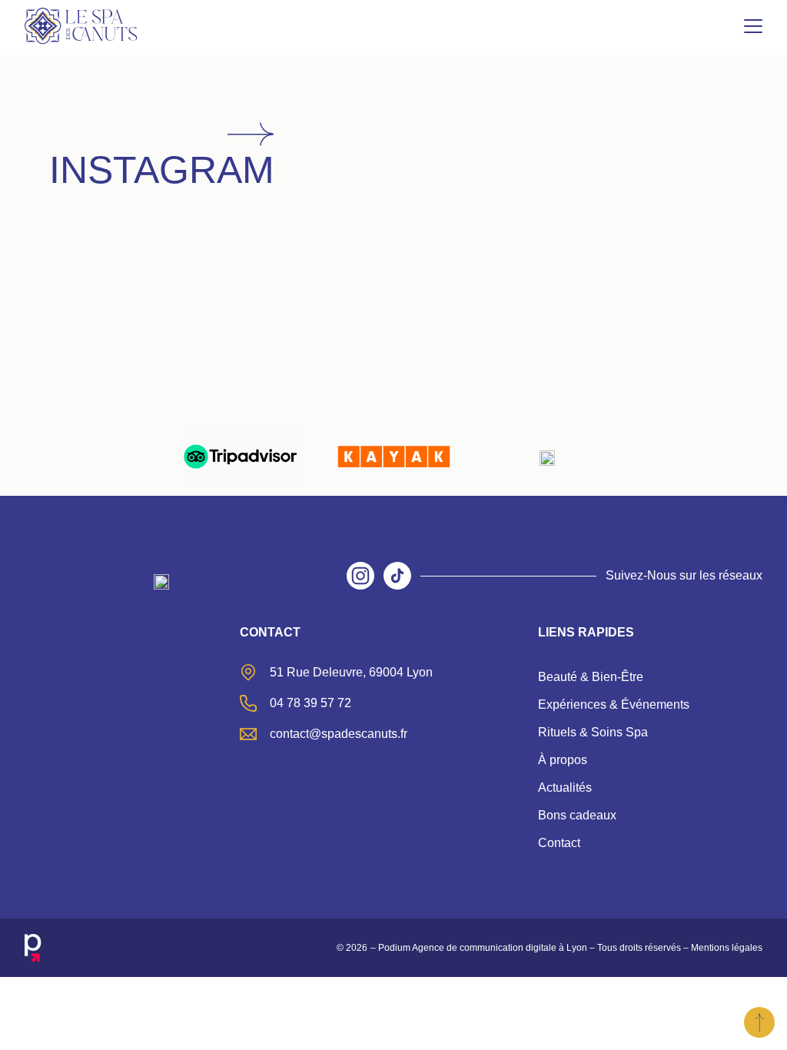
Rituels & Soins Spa (593, 732)
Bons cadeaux (577, 815)
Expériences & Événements (613, 704)
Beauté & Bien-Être (590, 676)
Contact (559, 842)
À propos (562, 759)
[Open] (118, 292)
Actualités (565, 787)
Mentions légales (726, 947)
